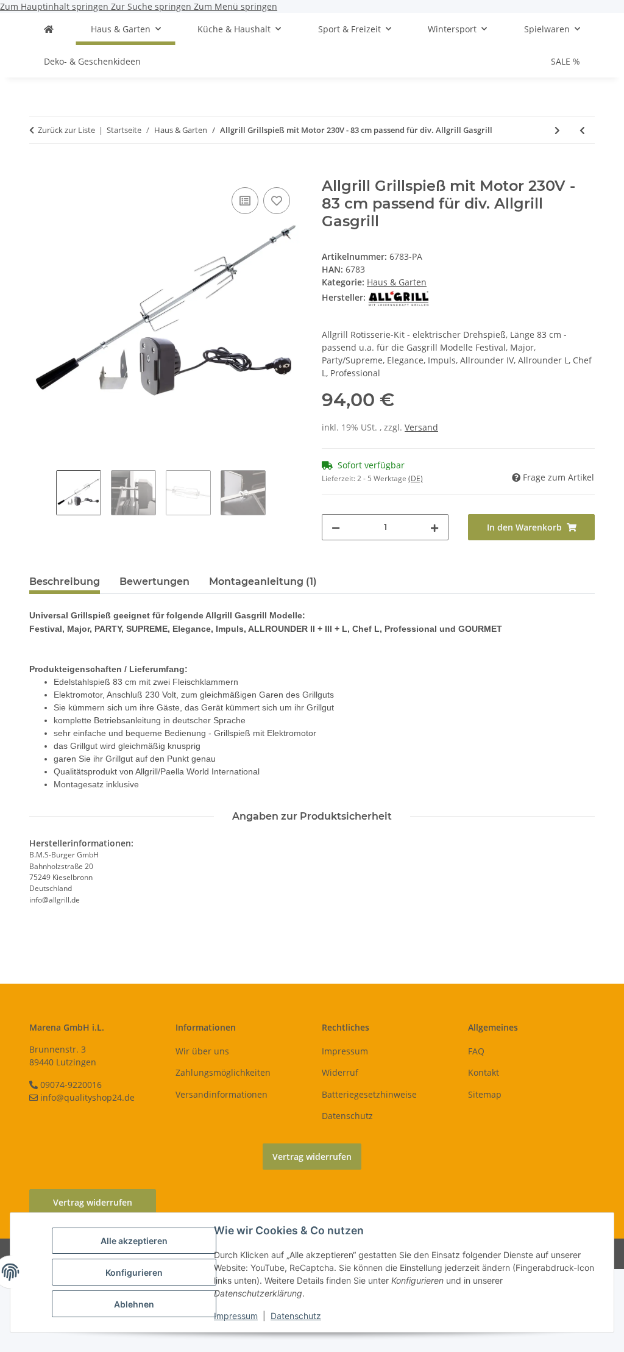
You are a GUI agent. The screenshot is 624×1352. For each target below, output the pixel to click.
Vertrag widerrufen (312, 1156)
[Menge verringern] (335, 527)
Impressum (236, 1316)
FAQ (476, 1051)
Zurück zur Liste (66, 129)
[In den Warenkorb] (39, 170)
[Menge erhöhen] (434, 527)
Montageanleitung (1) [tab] (263, 581)
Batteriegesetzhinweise (369, 1094)
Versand (421, 427)
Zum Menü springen (235, 6)
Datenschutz (296, 1316)
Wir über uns (202, 1051)
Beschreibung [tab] (64, 581)
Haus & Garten (397, 282)
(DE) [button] (415, 478)
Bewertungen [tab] (154, 581)
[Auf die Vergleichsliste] (245, 200)
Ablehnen (134, 1304)
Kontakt (483, 1072)
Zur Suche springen (152, 6)
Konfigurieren (134, 1272)
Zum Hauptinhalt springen (55, 6)
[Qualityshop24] (48, 29)
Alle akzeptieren (134, 1241)
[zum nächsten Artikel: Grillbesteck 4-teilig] (557, 130)
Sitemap (485, 1094)
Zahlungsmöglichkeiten (223, 1072)
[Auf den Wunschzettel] (276, 200)
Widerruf (340, 1072)
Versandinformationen (222, 1094)
